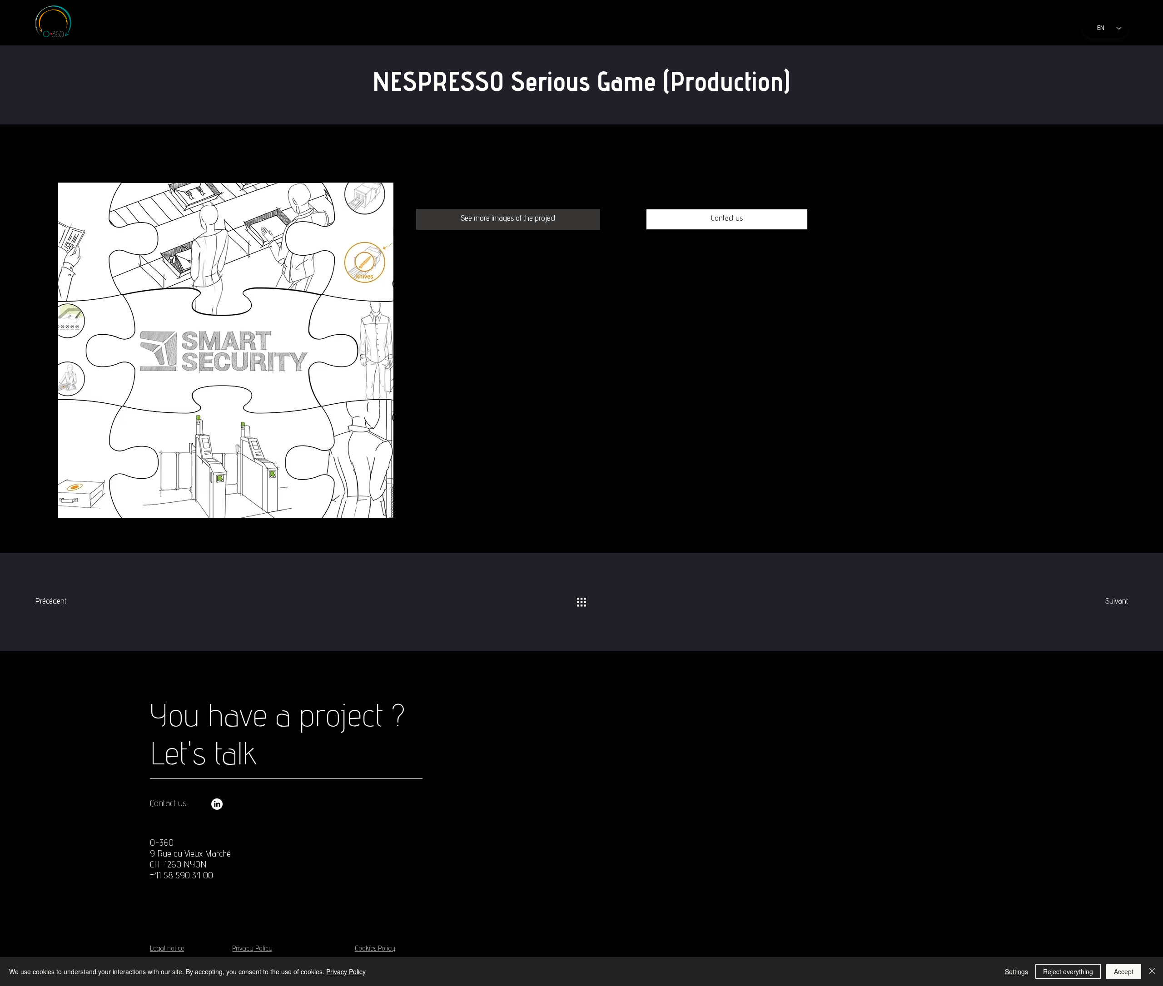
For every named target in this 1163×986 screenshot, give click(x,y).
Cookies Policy (375, 949)
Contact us (168, 804)
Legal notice (167, 949)
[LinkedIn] (217, 804)
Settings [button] (1016, 971)
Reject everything (1068, 971)
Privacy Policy (252, 949)
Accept (1123, 971)
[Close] (1152, 971)
